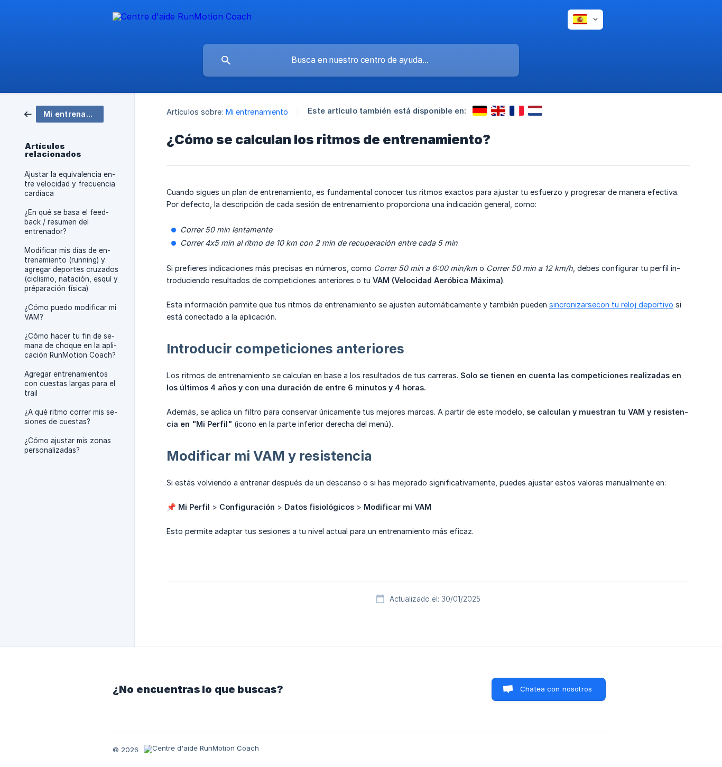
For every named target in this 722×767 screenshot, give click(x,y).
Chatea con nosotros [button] (556, 689)
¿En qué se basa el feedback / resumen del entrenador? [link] (66, 222)
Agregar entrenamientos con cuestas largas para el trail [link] (69, 383)
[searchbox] (361, 60)
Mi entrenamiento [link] (257, 111)
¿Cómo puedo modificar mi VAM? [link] (70, 312)
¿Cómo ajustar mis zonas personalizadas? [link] (67, 445)
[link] (64, 113)
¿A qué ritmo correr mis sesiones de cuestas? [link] (70, 417)
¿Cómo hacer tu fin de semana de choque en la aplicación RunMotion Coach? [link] (70, 345)
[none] (182, 18)
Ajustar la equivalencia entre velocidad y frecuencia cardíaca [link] (69, 184)
